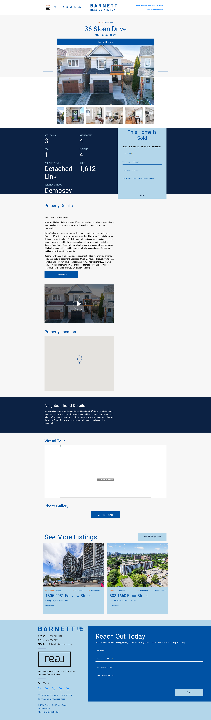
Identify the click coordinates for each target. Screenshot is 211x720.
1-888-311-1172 (55, 636)
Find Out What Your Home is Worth (149, 5)
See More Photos (105, 514)
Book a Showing (105, 42)
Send (142, 195)
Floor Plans (61, 274)
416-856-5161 (52, 640)
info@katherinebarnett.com (60, 644)
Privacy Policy (44, 708)
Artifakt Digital (52, 712)
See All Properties (152, 536)
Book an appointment (154, 9)
